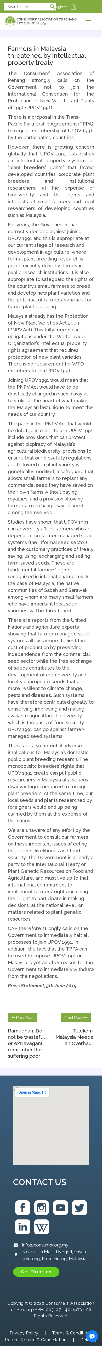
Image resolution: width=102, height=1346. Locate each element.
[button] (36, 1272)
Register (60, 7)
